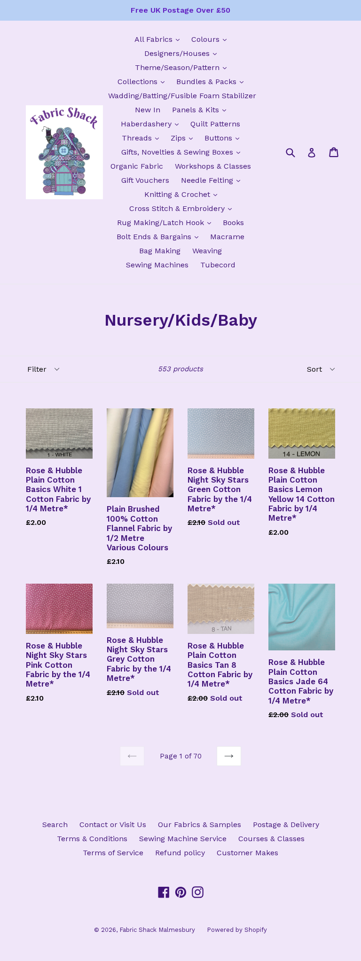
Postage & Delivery (286, 824)
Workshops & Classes (213, 166)
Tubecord (217, 264)
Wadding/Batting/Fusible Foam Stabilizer (182, 95)
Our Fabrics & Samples (199, 824)
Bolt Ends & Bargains (160, 236)
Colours (211, 39)
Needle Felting (213, 180)
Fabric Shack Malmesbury (157, 929)
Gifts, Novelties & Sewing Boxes (183, 151)
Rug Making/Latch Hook (166, 222)
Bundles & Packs (212, 81)
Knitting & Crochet (183, 194)
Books (233, 222)
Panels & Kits (201, 109)
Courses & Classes (271, 838)
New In (147, 109)
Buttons (224, 137)
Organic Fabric (136, 166)
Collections (143, 81)
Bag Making (159, 250)
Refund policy (180, 852)
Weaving (207, 250)
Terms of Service (113, 852)
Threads (143, 137)
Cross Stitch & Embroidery (182, 208)
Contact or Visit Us (112, 824)
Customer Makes (247, 852)
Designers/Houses (182, 53)
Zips (184, 137)
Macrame (227, 236)
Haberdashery (152, 123)
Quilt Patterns (215, 123)
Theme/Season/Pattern (183, 67)
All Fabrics (159, 39)
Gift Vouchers (145, 180)
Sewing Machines (157, 264)
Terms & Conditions (92, 838)
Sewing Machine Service (183, 838)
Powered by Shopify (237, 929)
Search (55, 824)
